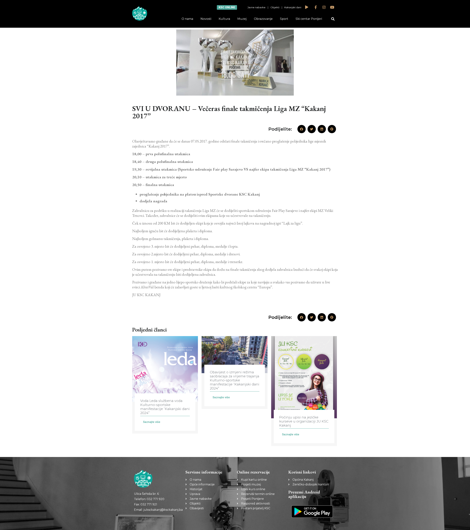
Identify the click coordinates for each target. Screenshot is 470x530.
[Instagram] (324, 7)
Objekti (275, 7)
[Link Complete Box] (165, 385)
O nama (187, 19)
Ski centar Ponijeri (309, 19)
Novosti (205, 19)
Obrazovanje (263, 19)
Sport (284, 19)
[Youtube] (332, 7)
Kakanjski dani (292, 7)
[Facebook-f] (315, 7)
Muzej (242, 19)
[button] (333, 19)
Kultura (224, 19)
